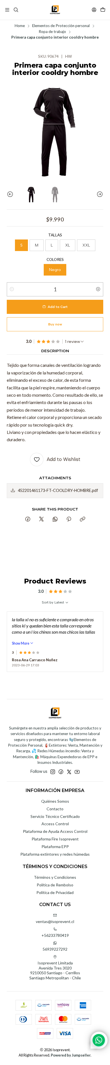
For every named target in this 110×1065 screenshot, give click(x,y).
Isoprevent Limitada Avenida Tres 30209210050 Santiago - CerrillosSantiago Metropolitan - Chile (55, 970)
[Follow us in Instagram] (53, 772)
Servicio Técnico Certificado (55, 816)
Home (20, 26)
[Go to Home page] (55, 9)
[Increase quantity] (98, 289)
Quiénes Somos (55, 801)
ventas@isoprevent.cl (55, 921)
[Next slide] (99, 194)
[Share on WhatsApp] (55, 519)
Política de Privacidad (55, 892)
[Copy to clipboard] (82, 519)
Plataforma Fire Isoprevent (55, 839)
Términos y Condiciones (55, 877)
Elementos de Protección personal (61, 26)
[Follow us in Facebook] (61, 772)
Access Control (55, 823)
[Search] (15, 9)
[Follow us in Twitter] (69, 772)
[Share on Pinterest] (69, 519)
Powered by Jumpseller (71, 1055)
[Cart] (103, 10)
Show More (21, 643)
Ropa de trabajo (52, 32)
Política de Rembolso (55, 884)
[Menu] (7, 9)
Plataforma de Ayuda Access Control (55, 831)
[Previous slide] (11, 194)
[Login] (94, 9)
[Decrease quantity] (12, 289)
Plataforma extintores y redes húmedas (55, 854)
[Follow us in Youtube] (77, 772)
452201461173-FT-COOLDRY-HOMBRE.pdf (58, 490)
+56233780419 (55, 935)
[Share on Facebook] (27, 519)
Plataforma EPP (55, 846)
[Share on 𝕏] (41, 519)
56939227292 (55, 949)
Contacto (55, 808)
